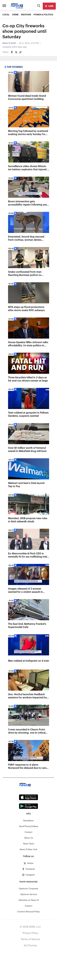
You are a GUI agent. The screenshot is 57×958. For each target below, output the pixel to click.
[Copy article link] (20, 52)
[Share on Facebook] (12, 52)
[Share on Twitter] (16, 52)
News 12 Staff (9, 43)
